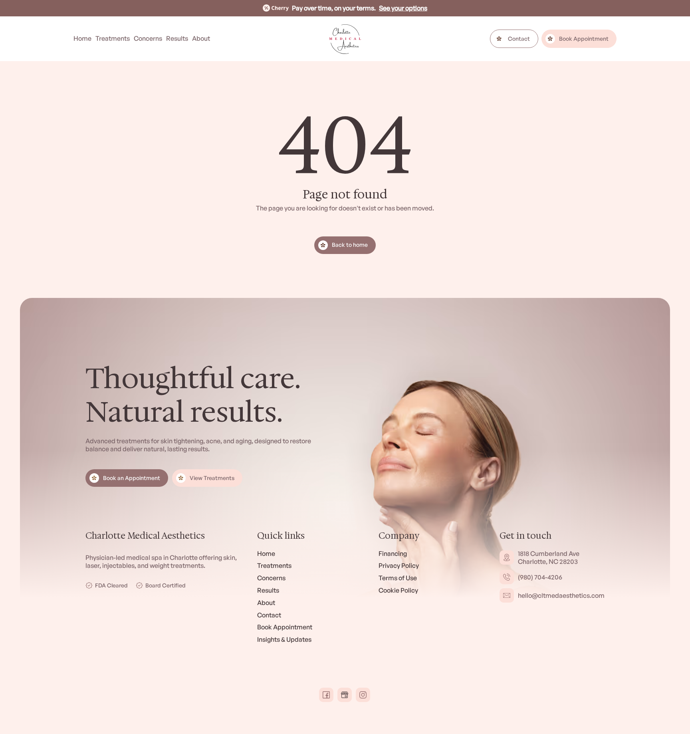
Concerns (148, 38)
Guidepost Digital (166, 695)
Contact (269, 615)
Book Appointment (284, 627)
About (201, 38)
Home (82, 38)
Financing (393, 553)
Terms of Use (398, 578)
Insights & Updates (284, 639)
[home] (345, 39)
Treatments (112, 38)
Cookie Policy (398, 590)
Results (177, 38)
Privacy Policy (399, 565)
